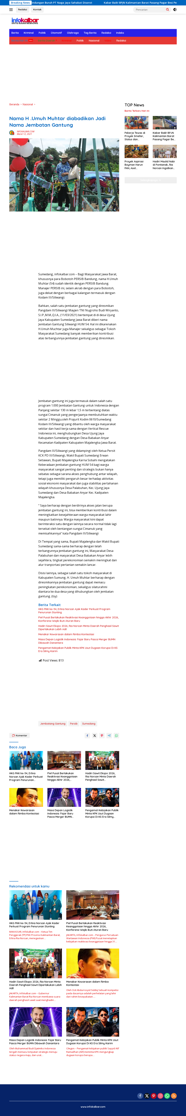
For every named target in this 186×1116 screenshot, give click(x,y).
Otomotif (56, 32)
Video (107, 40)
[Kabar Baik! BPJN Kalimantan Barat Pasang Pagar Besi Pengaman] (165, 122)
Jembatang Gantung (52, 723)
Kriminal (29, 32)
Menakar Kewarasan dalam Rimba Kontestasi (66, 634)
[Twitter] (147, 1096)
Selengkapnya (149, 180)
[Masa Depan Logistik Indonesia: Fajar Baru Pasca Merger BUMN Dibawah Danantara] (64, 797)
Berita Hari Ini (19, 40)
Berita (15, 32)
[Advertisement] (93, 73)
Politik (42, 32)
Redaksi (22, 9)
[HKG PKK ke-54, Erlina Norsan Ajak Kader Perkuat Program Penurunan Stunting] (26, 760)
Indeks (120, 32)
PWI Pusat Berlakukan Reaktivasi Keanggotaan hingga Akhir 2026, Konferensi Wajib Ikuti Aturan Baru (78, 619)
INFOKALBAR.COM (25, 131)
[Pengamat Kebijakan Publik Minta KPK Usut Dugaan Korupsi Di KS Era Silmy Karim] (102, 797)
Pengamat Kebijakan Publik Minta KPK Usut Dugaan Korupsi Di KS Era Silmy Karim (78, 649)
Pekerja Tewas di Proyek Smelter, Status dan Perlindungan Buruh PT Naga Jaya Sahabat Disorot (136, 136)
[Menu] (11, 10)
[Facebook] (140, 1096)
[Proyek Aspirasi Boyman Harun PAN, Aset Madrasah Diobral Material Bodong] (137, 151)
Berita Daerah (46, 40)
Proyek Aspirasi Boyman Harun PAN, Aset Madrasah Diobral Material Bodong (136, 165)
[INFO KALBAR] (24, 21)
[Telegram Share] (109, 735)
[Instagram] (160, 1096)
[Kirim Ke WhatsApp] (116, 735)
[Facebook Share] (87, 735)
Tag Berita (90, 32)
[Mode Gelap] (175, 10)
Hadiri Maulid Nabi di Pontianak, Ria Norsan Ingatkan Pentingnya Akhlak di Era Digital (164, 165)
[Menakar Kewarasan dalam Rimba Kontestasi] (26, 797)
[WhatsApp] (167, 1096)
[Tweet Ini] (94, 735)
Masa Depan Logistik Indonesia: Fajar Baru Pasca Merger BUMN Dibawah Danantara (76, 641)
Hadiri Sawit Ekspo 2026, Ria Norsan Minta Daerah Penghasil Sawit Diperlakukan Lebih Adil (78, 627)
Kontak (37, 9)
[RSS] (174, 1096)
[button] (167, 9)
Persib (74, 723)
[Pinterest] (154, 1096)
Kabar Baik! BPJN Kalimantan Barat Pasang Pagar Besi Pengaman (115, 2)
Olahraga (73, 32)
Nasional (94, 40)
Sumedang (88, 723)
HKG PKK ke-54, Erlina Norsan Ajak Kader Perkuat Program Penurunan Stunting (74, 610)
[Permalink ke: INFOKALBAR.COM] (12, 132)
